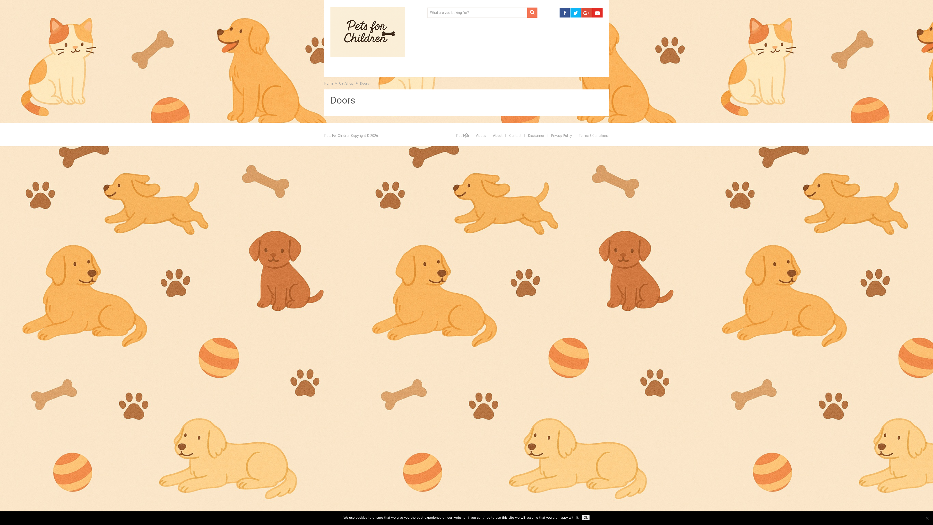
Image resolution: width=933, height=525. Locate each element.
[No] (926, 518)
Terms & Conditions (594, 136)
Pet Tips (368, 70)
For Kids (397, 70)
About (451, 70)
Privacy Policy (561, 136)
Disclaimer (536, 136)
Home (341, 70)
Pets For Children (337, 136)
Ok (586, 517)
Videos (425, 70)
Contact (530, 70)
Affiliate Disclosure (490, 70)
